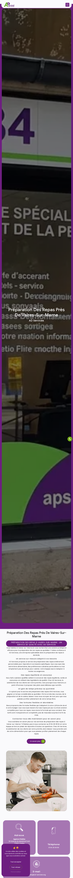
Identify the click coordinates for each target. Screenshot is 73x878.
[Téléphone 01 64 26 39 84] (69, 439)
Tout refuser (15, 867)
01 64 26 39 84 (53, 848)
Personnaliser (16, 872)
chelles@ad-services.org (36, 875)
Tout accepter (15, 862)
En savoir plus (35, 741)
